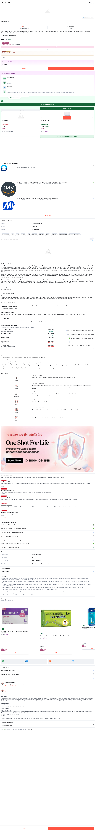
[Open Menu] (2, 2)
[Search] (89, 2)
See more (3, 486)
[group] (47, 9)
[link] (7, 2)
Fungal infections (7, 289)
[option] (5, 234)
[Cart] (92, 2)
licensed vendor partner (7, 711)
